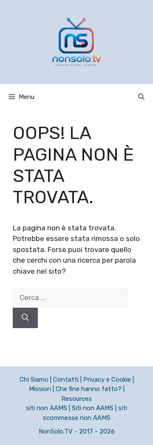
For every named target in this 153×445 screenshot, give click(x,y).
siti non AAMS (46, 408)
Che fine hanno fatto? (89, 389)
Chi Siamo (34, 379)
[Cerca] (25, 318)
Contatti (66, 379)
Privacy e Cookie (107, 379)
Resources (76, 398)
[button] (141, 97)
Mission (40, 389)
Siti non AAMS (92, 408)
